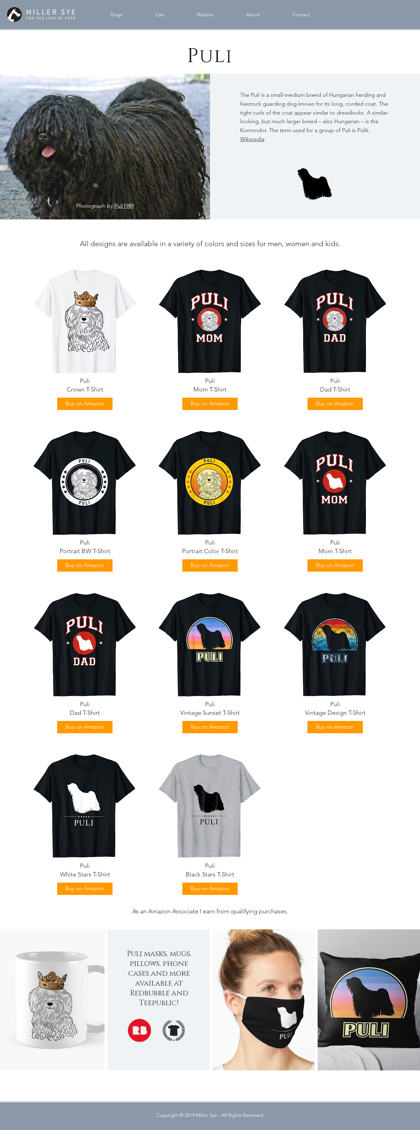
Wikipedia (252, 139)
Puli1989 (124, 206)
